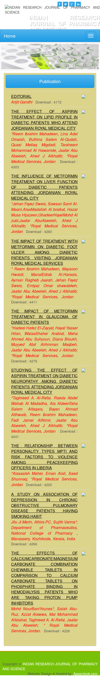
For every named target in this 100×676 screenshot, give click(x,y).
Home (10, 36)
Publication (50, 81)
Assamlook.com (85, 673)
